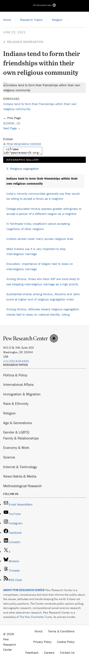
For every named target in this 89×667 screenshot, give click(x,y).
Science (9, 457)
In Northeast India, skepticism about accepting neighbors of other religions (38, 226)
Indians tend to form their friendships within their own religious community (42, 181)
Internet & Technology (20, 466)
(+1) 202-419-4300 (16, 361)
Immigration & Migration (22, 394)
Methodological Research (22, 486)
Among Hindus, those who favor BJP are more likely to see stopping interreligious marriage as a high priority (42, 281)
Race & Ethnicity (16, 403)
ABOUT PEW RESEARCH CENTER (24, 590)
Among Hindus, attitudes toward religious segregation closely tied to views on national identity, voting (42, 312)
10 (18, 123)
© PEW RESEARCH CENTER (22, 144)
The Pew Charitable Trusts (36, 617)
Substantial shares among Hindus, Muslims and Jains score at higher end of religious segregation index (43, 296)
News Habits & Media (19, 476)
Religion (9, 413)
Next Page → (12, 128)
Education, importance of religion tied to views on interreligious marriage (39, 266)
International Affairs (18, 384)
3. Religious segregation (23, 42)
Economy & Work (16, 447)
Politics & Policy (15, 375)
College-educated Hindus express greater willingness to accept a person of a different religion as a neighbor (43, 211)
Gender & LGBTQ (16, 432)
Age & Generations (17, 422)
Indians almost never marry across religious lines (39, 239)
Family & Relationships (21, 438)
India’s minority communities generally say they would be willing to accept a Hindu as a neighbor (43, 196)
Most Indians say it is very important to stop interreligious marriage (35, 251)
